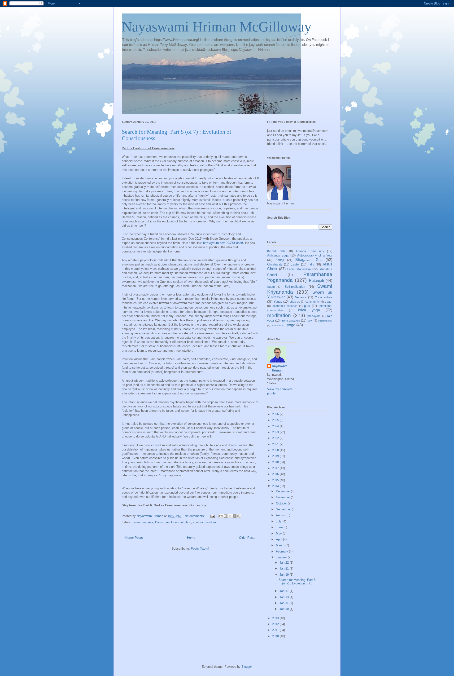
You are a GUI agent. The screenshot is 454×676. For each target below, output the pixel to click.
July (279, 521)
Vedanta (300, 297)
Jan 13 (284, 597)
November (283, 497)
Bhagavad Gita (309, 260)
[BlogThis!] (225, 516)
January (282, 557)
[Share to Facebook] (234, 516)
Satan (271, 286)
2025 (276, 420)
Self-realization (295, 286)
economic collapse (284, 305)
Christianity (275, 264)
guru (307, 306)
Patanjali (316, 280)
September (284, 509)
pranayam (313, 316)
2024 (276, 426)
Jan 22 (284, 562)
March (280, 545)
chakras (295, 301)
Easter (295, 264)
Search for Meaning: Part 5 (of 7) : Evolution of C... (297, 581)
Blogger (246, 666)
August (281, 515)
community (312, 301)
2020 (276, 450)
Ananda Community (310, 251)
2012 (276, 624)
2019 (276, 456)
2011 (276, 630)
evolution (172, 522)
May (279, 533)
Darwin (159, 522)
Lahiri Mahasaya (299, 269)
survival (198, 522)
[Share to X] (229, 516)
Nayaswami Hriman (280, 368)
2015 (276, 480)
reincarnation (291, 320)
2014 (276, 486)
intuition (185, 522)
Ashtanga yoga (277, 255)
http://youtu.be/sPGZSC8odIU (223, 243)
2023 (276, 432)
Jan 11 (284, 603)
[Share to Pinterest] (238, 516)
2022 (276, 438)
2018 (276, 462)
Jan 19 (284, 574)
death (328, 301)
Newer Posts (134, 537)
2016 (276, 474)
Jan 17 (284, 591)
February (282, 551)
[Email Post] (212, 516)
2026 (276, 414)
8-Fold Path (276, 251)
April (279, 539)
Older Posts (247, 537)
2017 (276, 468)
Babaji (279, 260)
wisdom (210, 522)
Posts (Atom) (200, 548)
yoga (291, 325)
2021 (276, 444)
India (311, 264)
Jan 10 (284, 609)
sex (310, 320)
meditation (279, 315)
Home (191, 537)
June (280, 527)
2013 (276, 618)
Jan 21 (284, 568)
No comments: (195, 516)
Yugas (278, 301)
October (282, 503)
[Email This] (220, 516)
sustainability (325, 320)
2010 (276, 636)
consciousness (143, 522)
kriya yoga (309, 310)
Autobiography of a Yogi (314, 255)
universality (277, 325)
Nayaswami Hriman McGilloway (216, 27)
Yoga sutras (323, 297)
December (283, 491)
